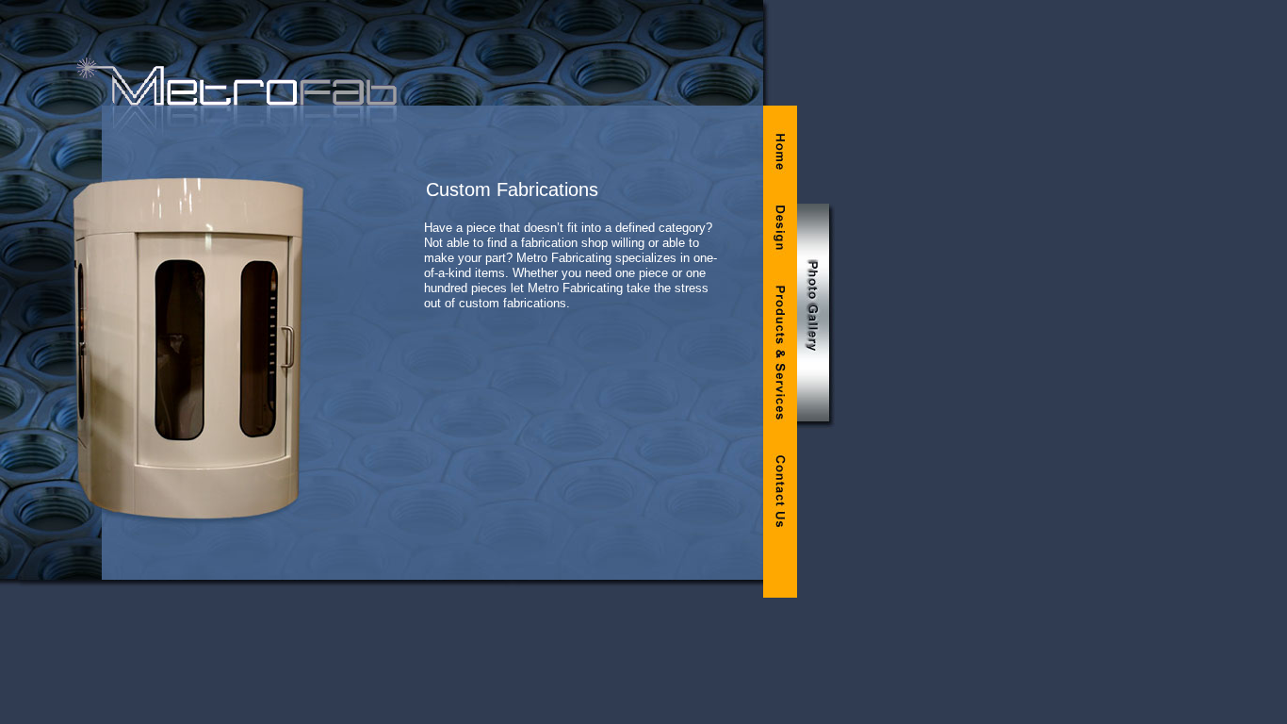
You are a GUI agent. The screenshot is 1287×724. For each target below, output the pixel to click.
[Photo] (816, 316)
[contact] (780, 492)
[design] (780, 226)
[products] (780, 351)
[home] (780, 147)
